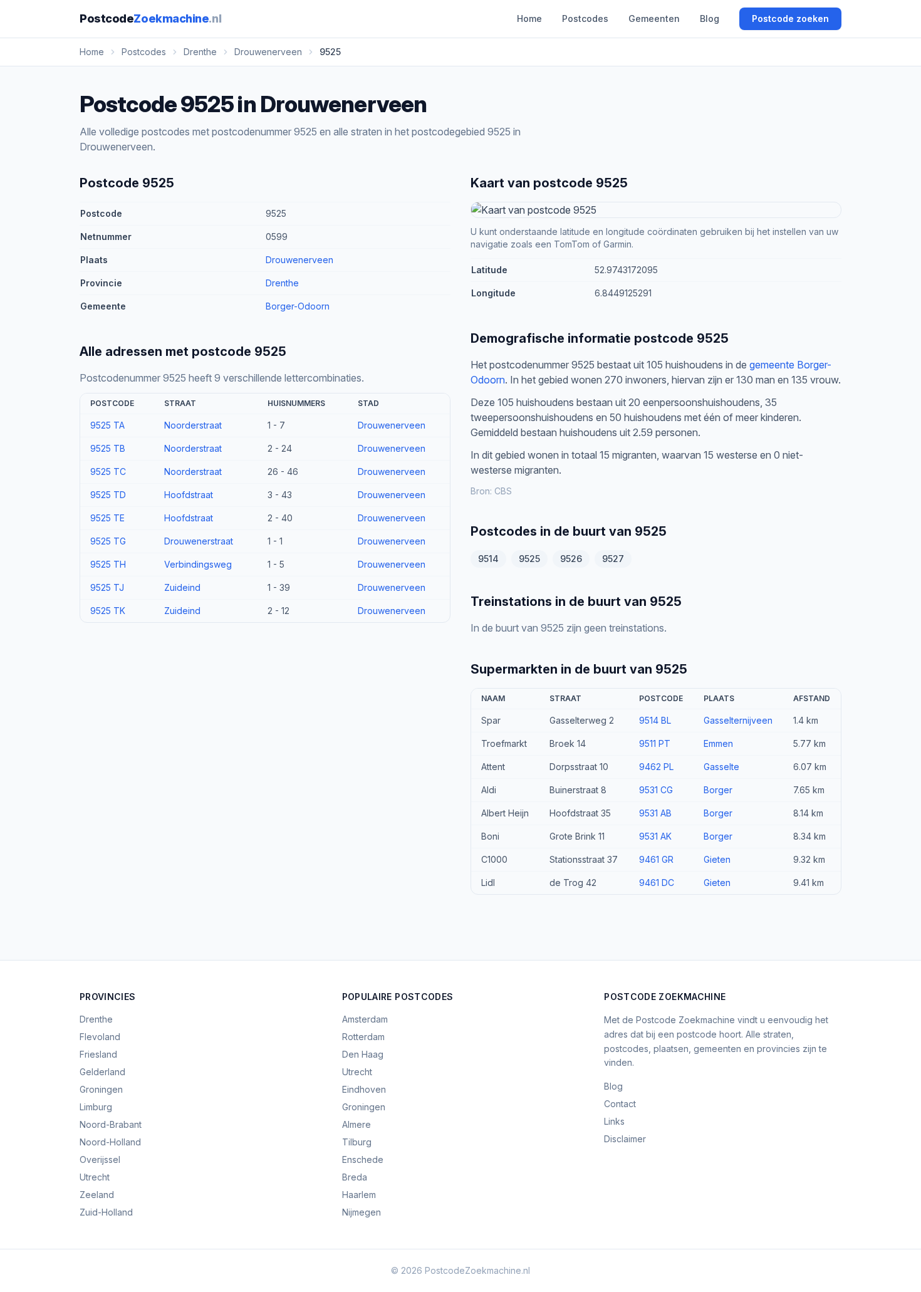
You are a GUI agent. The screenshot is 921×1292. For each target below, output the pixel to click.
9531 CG (656, 789)
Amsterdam (365, 1019)
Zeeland (97, 1194)
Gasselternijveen (738, 720)
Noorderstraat (193, 425)
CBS (503, 491)
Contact (620, 1103)
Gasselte (721, 766)
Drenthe (282, 283)
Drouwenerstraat (198, 541)
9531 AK (655, 836)
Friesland (98, 1054)
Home (529, 18)
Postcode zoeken (790, 18)
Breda (354, 1177)
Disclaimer (625, 1138)
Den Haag (362, 1054)
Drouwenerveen (299, 259)
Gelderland (102, 1071)
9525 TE (107, 518)
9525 (529, 558)
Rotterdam (363, 1036)
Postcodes (585, 18)
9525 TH (108, 564)
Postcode (150, 18)
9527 (613, 558)
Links (614, 1121)
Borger (718, 789)
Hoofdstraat (188, 494)
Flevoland (100, 1036)
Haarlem (359, 1194)
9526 (571, 558)
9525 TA (107, 425)
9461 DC (656, 882)
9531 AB (655, 813)
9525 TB (107, 448)
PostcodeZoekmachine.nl (477, 1270)
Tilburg (357, 1142)
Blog (709, 18)
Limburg (96, 1107)
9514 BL (655, 720)
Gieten (717, 859)
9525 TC (108, 471)
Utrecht (95, 1177)
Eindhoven (364, 1089)
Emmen (718, 743)
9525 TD (108, 494)
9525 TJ (107, 587)
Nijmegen (361, 1212)
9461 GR (656, 859)
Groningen (101, 1089)
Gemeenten (654, 18)
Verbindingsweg (198, 564)
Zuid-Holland (106, 1212)
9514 (488, 558)
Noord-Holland (110, 1142)
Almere (356, 1124)
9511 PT (654, 743)
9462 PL (656, 766)
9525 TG (108, 541)
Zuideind (182, 587)
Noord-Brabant (111, 1124)
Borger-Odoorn (298, 306)
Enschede (362, 1159)
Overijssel (100, 1159)
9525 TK (107, 610)
